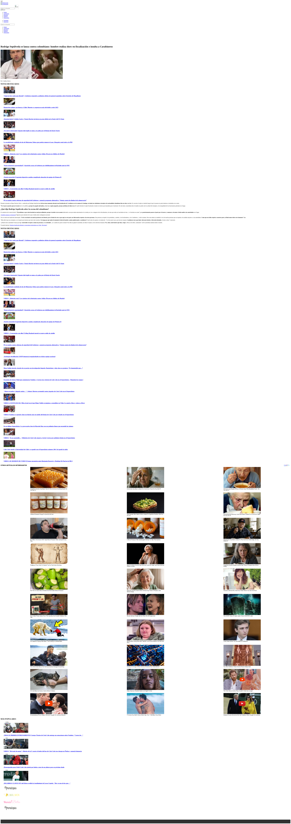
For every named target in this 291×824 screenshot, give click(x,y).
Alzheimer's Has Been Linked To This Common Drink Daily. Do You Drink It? (241, 540)
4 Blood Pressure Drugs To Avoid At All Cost (41, 514)
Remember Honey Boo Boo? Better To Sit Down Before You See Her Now (145, 642)
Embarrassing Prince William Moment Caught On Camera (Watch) (47, 715)
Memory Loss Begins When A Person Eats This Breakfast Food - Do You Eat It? (241, 489)
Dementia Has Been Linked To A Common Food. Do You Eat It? (144, 489)
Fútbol (5, 12)
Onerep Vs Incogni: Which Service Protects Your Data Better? (143, 666)
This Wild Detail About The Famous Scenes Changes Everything (47, 666)
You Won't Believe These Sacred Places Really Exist (237, 666)
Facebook (6, 20)
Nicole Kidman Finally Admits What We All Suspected (141, 616)
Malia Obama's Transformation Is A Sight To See (139, 691)
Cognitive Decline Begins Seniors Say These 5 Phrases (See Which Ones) (240, 565)
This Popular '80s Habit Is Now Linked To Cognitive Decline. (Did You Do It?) (145, 515)
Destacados (6, 17)
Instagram (6, 21)
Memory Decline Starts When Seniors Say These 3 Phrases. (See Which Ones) (144, 591)
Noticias (6, 16)
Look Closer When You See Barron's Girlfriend (235, 641)
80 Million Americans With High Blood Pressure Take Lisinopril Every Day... (48, 540)
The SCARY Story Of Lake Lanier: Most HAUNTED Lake (238, 616)
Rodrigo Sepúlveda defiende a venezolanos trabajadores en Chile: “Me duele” (28, 225)
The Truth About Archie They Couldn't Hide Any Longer (238, 691)
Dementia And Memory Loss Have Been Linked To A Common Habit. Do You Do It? (241, 515)
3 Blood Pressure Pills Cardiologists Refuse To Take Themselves (143, 539)
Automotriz (6, 13)
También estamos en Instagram (8, 215)
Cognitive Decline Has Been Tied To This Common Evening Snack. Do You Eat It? (48, 489)
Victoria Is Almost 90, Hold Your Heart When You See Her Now (240, 590)
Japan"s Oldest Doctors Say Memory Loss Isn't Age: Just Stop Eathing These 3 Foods (145, 565)
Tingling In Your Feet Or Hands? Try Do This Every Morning (45, 565)
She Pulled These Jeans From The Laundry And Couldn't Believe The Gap (48, 616)
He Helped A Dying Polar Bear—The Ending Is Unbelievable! (46, 641)
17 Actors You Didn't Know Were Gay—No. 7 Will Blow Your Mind (144, 715)
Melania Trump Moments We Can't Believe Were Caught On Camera (241, 715)
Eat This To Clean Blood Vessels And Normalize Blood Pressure (46, 590)
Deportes (6, 15)
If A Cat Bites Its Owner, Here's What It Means (42, 691)
